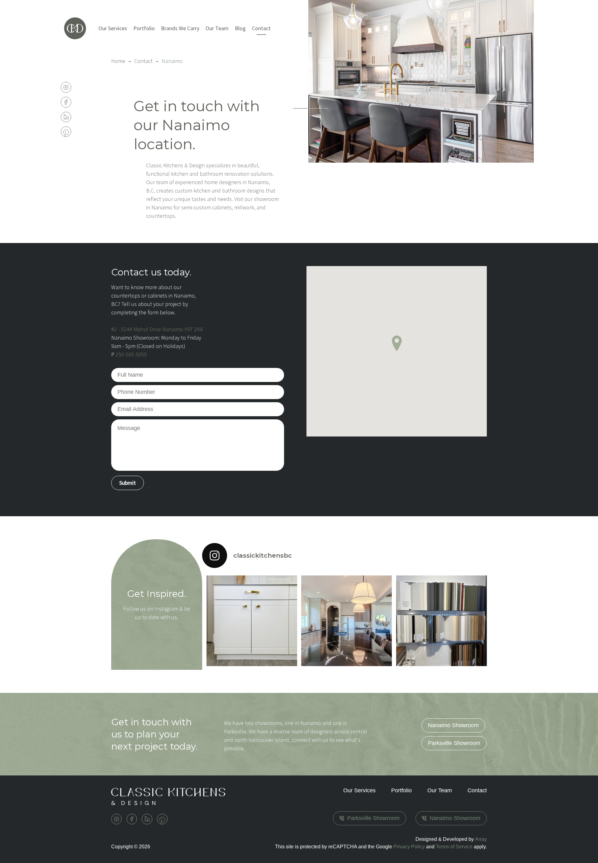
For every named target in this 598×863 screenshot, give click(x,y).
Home (118, 60)
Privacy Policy (409, 846)
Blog (240, 28)
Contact (143, 60)
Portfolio (144, 28)
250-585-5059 (131, 354)
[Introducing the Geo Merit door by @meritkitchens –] (251, 620)
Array (481, 839)
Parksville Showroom (454, 743)
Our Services (112, 28)
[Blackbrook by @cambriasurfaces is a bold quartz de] (346, 620)
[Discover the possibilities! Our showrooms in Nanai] (441, 620)
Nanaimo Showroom (453, 725)
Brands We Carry (180, 28)
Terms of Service (454, 846)
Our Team (217, 28)
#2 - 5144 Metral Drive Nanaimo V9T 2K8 (157, 329)
